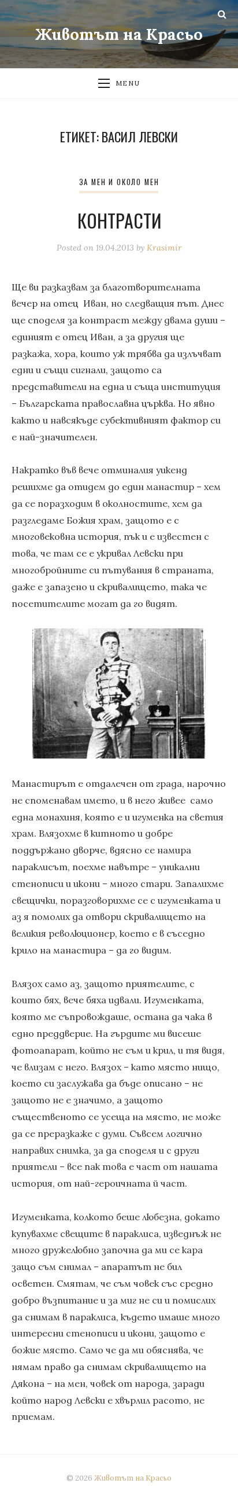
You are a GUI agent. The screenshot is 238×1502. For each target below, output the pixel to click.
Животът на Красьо (119, 34)
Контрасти (119, 220)
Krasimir (164, 247)
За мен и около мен (119, 181)
